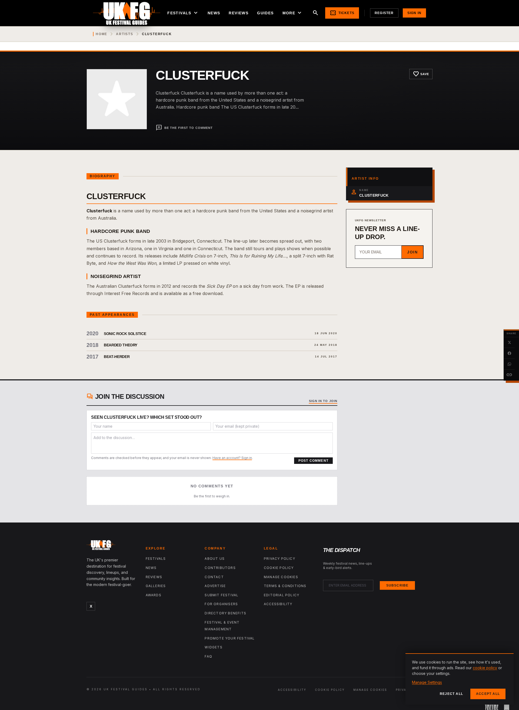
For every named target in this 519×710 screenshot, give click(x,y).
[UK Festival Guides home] (111, 546)
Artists (124, 34)
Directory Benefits (225, 613)
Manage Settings (427, 682)
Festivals (183, 13)
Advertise (215, 586)
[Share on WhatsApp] (509, 364)
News (214, 13)
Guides (265, 13)
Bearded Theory (120, 345)
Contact (214, 577)
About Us (215, 559)
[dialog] (459, 679)
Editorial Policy (281, 595)
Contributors (220, 568)
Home (101, 34)
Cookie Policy (279, 568)
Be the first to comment (184, 128)
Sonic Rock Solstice (125, 333)
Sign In (414, 13)
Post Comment (313, 461)
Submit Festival (221, 595)
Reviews (238, 13)
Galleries (156, 586)
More (292, 13)
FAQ (208, 656)
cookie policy (485, 667)
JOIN (412, 252)
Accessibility (278, 604)
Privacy (403, 689)
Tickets (342, 13)
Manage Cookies (281, 577)
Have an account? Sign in (232, 458)
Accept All (488, 694)
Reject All (451, 694)
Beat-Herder (116, 356)
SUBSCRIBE (397, 585)
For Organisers (221, 604)
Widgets (213, 647)
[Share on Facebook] (509, 353)
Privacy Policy (279, 559)
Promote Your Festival (230, 638)
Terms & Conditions (285, 586)
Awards (153, 595)
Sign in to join (323, 401)
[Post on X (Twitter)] (509, 342)
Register (384, 13)
